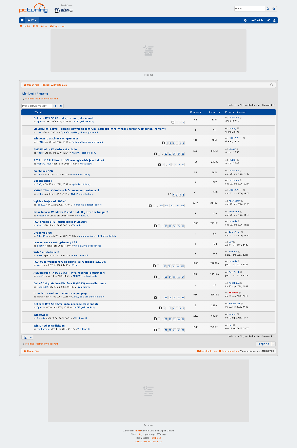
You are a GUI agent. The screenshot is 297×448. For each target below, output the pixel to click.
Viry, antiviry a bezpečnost (87, 246)
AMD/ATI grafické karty (84, 153)
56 (179, 277)
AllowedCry (234, 201)
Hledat (26, 26)
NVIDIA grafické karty (83, 121)
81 (174, 330)
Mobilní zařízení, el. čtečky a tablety (97, 236)
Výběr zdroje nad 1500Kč (50, 201)
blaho (40, 194)
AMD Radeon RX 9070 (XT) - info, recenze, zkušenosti (69, 273)
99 (178, 266)
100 (161, 205)
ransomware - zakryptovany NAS (55, 242)
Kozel (40, 255)
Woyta (40, 265)
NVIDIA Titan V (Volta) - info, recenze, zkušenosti (66, 190)
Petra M (41, 318)
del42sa (41, 276)
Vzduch (76, 225)
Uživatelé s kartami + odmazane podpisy (60, 293)
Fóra (33, 20)
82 (179, 330)
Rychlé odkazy (23, 21)
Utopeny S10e (43, 233)
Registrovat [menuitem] (275, 21)
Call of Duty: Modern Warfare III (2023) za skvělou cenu (70, 283)
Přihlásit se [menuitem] (269, 21)
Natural (232, 314)
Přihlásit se (41, 26)
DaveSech (234, 272)
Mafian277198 (44, 163)
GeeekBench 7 (43, 181)
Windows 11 (41, 315)
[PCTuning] (33, 8)
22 (166, 297)
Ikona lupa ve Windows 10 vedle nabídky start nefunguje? (71, 212)
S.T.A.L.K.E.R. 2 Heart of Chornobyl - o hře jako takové (69, 160)
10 (183, 164)
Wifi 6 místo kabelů (46, 252)
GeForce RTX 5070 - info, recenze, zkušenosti (64, 118)
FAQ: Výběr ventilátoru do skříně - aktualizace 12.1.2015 (70, 262)
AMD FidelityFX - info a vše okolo (55, 149)
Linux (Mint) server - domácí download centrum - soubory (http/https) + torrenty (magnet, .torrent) (100, 129)
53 (166, 277)
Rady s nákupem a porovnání (87, 142)
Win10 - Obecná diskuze (49, 326)
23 (170, 297)
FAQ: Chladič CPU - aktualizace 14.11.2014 (60, 222)
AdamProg (42, 236)
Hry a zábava (86, 163)
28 (174, 154)
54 (170, 277)
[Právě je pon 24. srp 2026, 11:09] (271, 85)
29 (179, 154)
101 (166, 205)
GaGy (39, 174)
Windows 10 (82, 215)
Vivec (40, 225)
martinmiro (43, 329)
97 (169, 266)
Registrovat (59, 26)
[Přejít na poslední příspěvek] (240, 118)
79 (179, 226)
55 (174, 277)
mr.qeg (232, 128)
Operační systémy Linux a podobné (79, 132)
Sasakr (232, 149)
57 (183, 277)
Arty (140, 434)
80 (183, 226)
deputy (40, 246)
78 (174, 226)
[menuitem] (245, 20)
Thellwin (233, 292)
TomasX (233, 251)
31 (183, 319)
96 (165, 266)
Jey (39, 132)
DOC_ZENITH (235, 138)
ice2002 (41, 204)
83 (183, 330)
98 (173, 266)
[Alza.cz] (64, 8)
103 (177, 205)
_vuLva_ (232, 160)
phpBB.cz (156, 438)
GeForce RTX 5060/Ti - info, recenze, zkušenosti (66, 304)
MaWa (40, 296)
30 (183, 154)
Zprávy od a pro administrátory (88, 296)
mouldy (233, 221)
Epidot (40, 121)
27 (170, 154)
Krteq (40, 153)
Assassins (42, 215)
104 (182, 205)
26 (166, 154)
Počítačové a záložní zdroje (87, 204)
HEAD (40, 142)
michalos (234, 117)
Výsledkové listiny (80, 174)
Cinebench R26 (43, 171)
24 (174, 297)
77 (170, 226)
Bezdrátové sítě (80, 255)
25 (179, 297)
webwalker (234, 303)
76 (166, 226)
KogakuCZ (42, 287)
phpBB (138, 431)
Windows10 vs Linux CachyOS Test (56, 138)
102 (171, 205)
